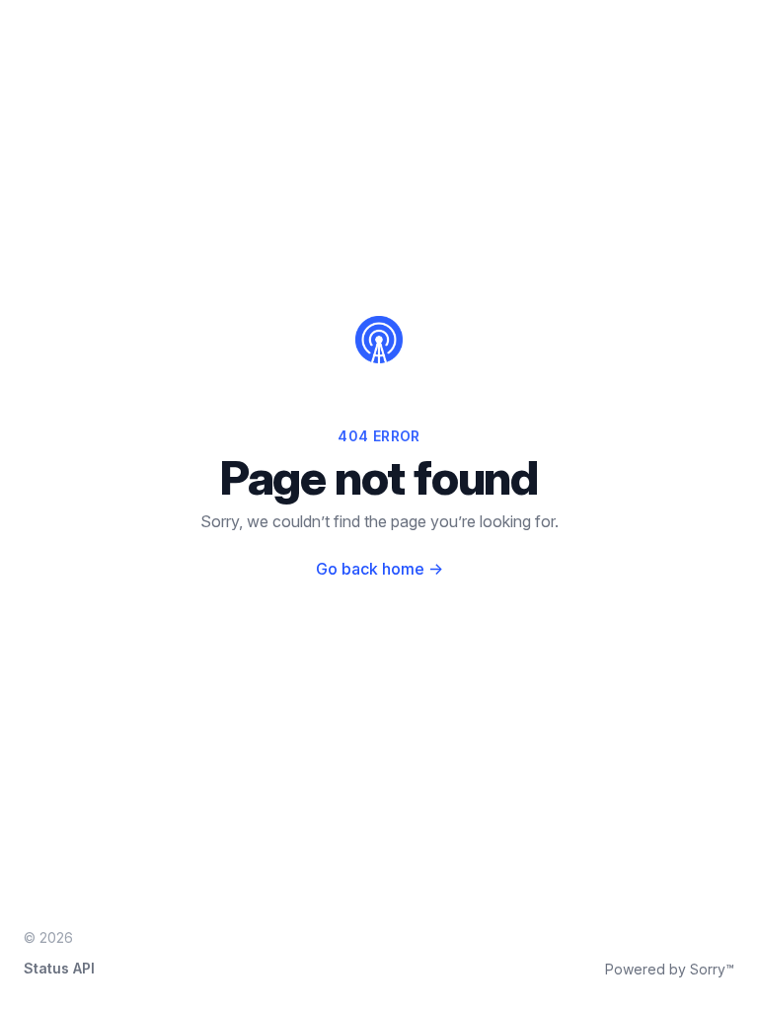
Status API (59, 968)
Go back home (379, 569)
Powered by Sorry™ (669, 969)
